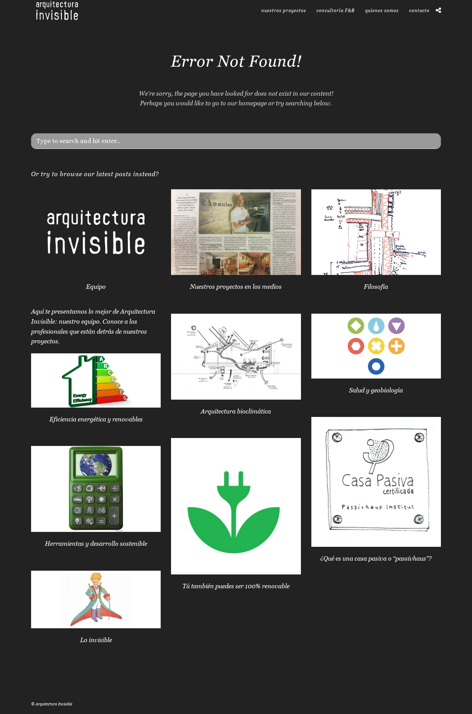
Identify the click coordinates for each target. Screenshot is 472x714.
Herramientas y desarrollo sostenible (96, 543)
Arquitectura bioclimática (236, 411)
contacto (419, 10)
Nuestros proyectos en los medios (236, 286)
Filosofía (376, 286)
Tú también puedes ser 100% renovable (236, 586)
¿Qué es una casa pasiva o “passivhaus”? (376, 558)
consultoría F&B (336, 10)
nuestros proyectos (283, 10)
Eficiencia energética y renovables (96, 419)
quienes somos (382, 10)
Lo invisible (96, 640)
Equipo (96, 286)
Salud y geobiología (376, 390)
